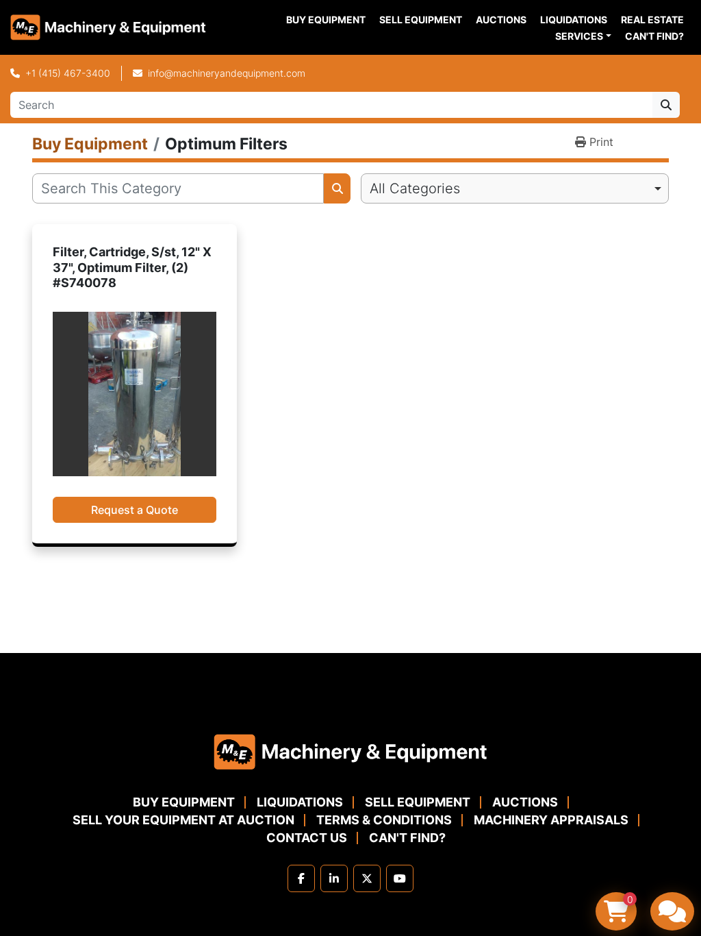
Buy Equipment (326, 19)
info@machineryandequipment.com (226, 73)
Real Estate (652, 19)
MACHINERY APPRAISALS (551, 820)
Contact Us (306, 837)
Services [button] (579, 36)
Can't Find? (654, 36)
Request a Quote (134, 510)
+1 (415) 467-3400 (67, 73)
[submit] (666, 105)
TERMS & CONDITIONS (384, 820)
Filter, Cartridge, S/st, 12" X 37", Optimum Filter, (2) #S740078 (132, 267)
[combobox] (515, 188)
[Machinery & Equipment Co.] (350, 750)
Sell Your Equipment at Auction (183, 820)
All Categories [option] (415, 188)
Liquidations (573, 19)
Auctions (501, 19)
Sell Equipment (420, 19)
